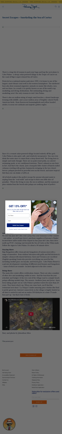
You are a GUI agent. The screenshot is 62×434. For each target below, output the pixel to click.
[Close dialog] (54, 202)
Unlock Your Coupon (18, 225)
